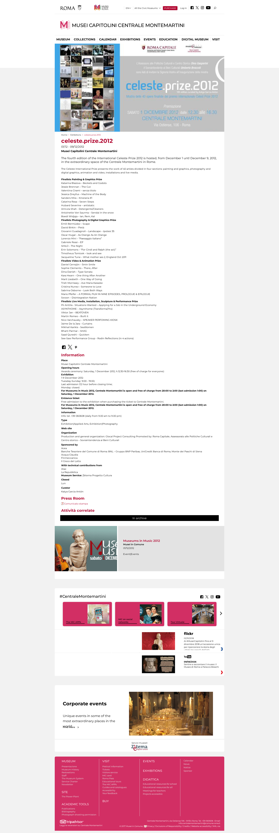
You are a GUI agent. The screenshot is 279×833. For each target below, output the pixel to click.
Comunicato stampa (76, 503)
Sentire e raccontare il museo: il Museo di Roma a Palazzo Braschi (201, 665)
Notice (187, 767)
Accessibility (108, 790)
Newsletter (67, 784)
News (186, 764)
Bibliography (68, 811)
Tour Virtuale (177, 622)
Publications (68, 808)
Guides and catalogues (114, 787)
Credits (186, 826)
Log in (183, 8)
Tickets (106, 769)
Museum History (70, 769)
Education (168, 39)
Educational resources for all (158, 787)
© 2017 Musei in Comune (131, 826)
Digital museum (195, 39)
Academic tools (75, 804)
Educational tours (111, 781)
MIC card (107, 775)
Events (150, 39)
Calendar (107, 39)
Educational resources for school (160, 784)
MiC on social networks (125, 620)
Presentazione (69, 766)
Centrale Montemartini (91, 825)
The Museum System (73, 778)
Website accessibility (201, 826)
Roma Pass (108, 778)
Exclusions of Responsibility (168, 826)
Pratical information (112, 766)
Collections (84, 39)
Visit (216, 39)
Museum (63, 39)
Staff (64, 775)
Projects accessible (153, 794)
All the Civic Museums (146, 8)
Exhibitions (130, 39)
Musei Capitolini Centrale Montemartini (128, 25)
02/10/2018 (202, 644)
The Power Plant (70, 796)
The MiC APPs (73, 622)
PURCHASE (170, 8)
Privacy (150, 826)
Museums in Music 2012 (141, 541)
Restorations (68, 772)
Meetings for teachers (154, 790)
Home (64, 135)
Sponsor (188, 770)
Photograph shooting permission (79, 814)
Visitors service (110, 772)
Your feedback (109, 793)
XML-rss (216, 826)
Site (65, 792)
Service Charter (70, 781)
